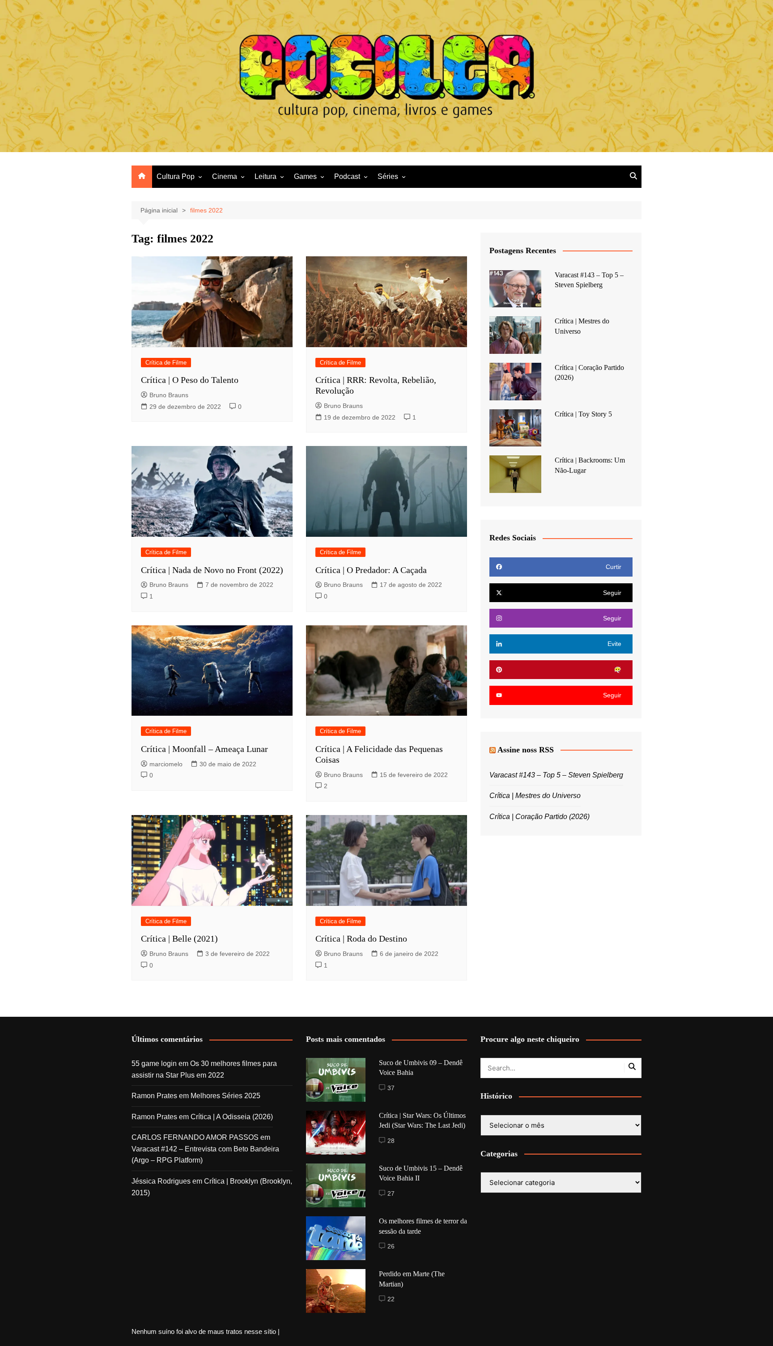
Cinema (224, 176)
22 (391, 1299)
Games (305, 176)
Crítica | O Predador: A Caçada (371, 570)
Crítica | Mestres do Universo (535, 795)
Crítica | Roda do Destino (361, 938)
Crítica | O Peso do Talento (189, 380)
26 (391, 1246)
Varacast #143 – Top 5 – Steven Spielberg (556, 775)
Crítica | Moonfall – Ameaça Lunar (204, 749)
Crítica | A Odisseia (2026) (232, 1117)
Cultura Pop (176, 176)
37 (391, 1087)
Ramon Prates (154, 1096)
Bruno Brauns (168, 395)
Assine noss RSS (525, 749)
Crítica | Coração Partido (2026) (539, 816)
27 (391, 1193)
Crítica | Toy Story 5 (583, 414)
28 (391, 1140)
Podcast (347, 176)
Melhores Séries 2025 (225, 1096)
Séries (388, 176)
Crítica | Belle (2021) (179, 938)
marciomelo (166, 764)
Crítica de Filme (166, 362)
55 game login (154, 1063)
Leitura (265, 176)
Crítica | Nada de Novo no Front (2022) (212, 570)
